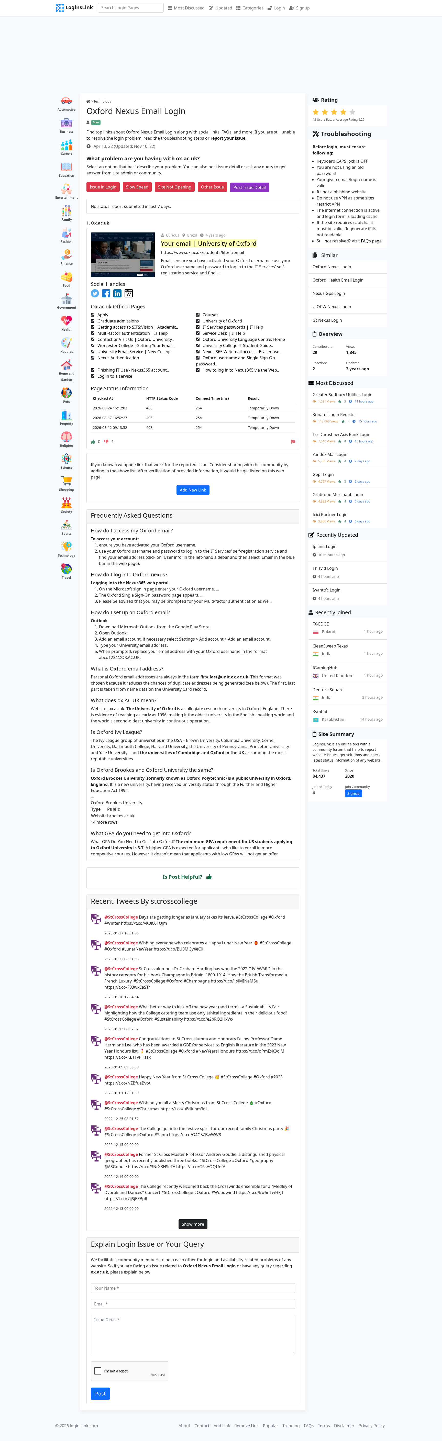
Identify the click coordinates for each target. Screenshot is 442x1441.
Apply (102, 315)
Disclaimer (344, 1425)
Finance (67, 263)
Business (66, 131)
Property (66, 423)
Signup (303, 8)
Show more (193, 1224)
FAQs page (371, 241)
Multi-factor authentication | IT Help (132, 333)
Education (66, 175)
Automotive (66, 109)
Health (66, 329)
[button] (209, 876)
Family (66, 219)
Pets (66, 401)
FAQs (309, 1425)
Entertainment (66, 197)
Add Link (222, 1425)
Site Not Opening (174, 187)
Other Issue (212, 187)
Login (279, 8)
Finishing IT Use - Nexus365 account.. (132, 370)
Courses (210, 315)
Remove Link (246, 1425)
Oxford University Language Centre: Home (243, 339)
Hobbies (66, 351)
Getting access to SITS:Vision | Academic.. (137, 327)
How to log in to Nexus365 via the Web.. (240, 370)
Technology (66, 555)
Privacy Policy (372, 1425)
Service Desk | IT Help (223, 333)
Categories (252, 8)
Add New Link (193, 490)
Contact (201, 1425)
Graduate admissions (117, 321)
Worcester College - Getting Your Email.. (135, 345)
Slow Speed (137, 187)
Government (66, 307)
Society (66, 511)
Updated (223, 8)
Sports (66, 533)
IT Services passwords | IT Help (232, 327)
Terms (324, 1425)
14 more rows (104, 822)
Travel (66, 577)
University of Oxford (222, 321)
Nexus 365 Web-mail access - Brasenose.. (241, 351)
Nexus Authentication (117, 358)
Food (66, 285)
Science (66, 467)
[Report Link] (293, 442)
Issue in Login (103, 187)
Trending (291, 1425)
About (184, 1425)
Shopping (66, 489)
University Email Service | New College (134, 351)
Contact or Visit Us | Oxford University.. (135, 339)
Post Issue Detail (250, 187)
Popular (270, 1425)
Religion (66, 445)
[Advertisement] (221, 54)
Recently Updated (337, 534)
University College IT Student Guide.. (237, 345)
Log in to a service (114, 376)
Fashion (67, 241)
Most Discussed (189, 8)
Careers (66, 153)
